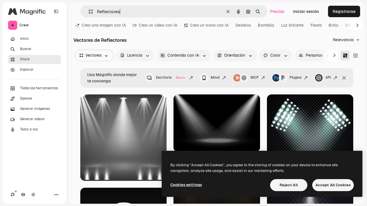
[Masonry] (345, 55)
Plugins (295, 77)
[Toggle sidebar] (56, 11)
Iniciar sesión (306, 11)
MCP (255, 77)
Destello (243, 25)
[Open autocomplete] (88, 11)
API (328, 77)
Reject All (289, 185)
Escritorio (170, 77)
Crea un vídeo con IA (158, 25)
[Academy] (23, 194)
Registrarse (344, 11)
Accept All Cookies (333, 185)
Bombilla (266, 25)
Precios (277, 11)
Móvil (215, 77)
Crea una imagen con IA (104, 25)
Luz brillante (292, 25)
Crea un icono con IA (209, 25)
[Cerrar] (344, 78)
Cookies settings (186, 184)
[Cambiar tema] (33, 194)
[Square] (355, 55)
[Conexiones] (12, 194)
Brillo (333, 25)
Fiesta (316, 25)
